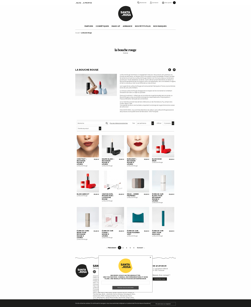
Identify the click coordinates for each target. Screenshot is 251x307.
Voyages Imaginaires (128, 299)
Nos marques (159, 26)
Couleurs (95, 279)
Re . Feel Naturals (122, 296)
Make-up (116, 26)
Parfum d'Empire (118, 294)
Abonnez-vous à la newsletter (125, 287)
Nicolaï (114, 292)
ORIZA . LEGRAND (107, 294)
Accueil (77, 33)
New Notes (108, 292)
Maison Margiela (98, 291)
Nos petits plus (143, 26)
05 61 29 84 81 (159, 265)
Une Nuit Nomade (116, 299)
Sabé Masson (101, 297)
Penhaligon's (127, 294)
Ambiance (127, 26)
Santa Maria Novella (111, 297)
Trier (133, 123)
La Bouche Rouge (98, 287)
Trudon (101, 299)
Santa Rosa (121, 297)
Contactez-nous (159, 279)
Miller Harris (101, 292)
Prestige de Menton (111, 296)
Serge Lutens (130, 297)
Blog (78, 3)
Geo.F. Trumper (97, 282)
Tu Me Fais (107, 299)
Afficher (159, 123)
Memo (95, 292)
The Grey (95, 299)
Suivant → (141, 248)
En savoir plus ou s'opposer (163, 304)
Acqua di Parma (98, 276)
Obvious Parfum (122, 292)
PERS (102, 296)
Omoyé (130, 292)
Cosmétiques (102, 26)
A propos (87, 3)
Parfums (89, 26)
